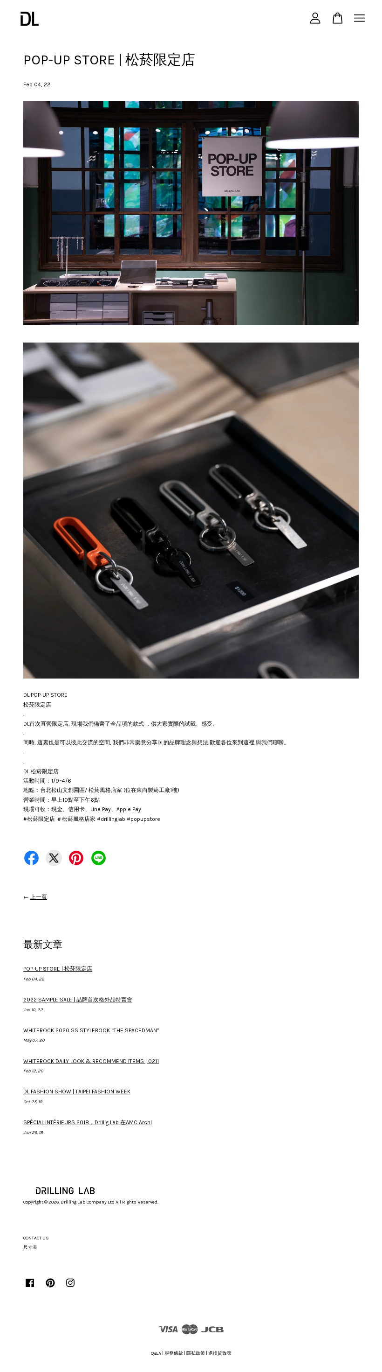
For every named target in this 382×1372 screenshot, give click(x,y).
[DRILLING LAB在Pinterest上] (50, 1288)
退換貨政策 (220, 1353)
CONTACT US (36, 1238)
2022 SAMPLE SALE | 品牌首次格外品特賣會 (77, 999)
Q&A (156, 1353)
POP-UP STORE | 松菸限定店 (57, 969)
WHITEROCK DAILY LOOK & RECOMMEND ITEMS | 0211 (91, 1061)
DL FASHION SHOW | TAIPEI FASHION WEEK (76, 1091)
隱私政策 (195, 1353)
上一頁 (38, 897)
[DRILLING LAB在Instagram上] (70, 1288)
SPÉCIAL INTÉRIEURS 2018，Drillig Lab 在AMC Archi (87, 1122)
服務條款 (173, 1353)
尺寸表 (30, 1247)
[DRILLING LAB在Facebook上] (29, 1288)
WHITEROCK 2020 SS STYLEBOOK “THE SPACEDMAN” (91, 1030)
